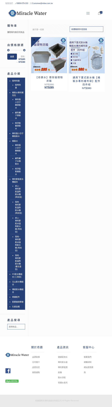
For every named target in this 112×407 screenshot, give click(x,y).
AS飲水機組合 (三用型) (17, 275)
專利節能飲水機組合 (17, 180)
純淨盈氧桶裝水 (18, 171)
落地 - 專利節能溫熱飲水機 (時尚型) (18, 207)
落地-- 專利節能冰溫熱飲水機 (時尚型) (18, 243)
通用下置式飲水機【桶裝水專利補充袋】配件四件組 (86, 81)
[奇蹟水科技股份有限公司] (27, 13)
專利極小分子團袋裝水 (18, 103)
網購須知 (87, 362)
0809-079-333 (22, 3)
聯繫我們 (87, 357)
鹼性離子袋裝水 (18, 115)
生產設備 (16, 307)
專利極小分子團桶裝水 (18, 149)
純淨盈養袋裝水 (18, 125)
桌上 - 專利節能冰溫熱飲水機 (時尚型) (18, 225)
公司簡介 (36, 362)
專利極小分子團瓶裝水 (17, 134)
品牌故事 (36, 357)
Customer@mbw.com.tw (42, 3)
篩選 (12, 56)
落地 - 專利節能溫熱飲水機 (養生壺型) (18, 262)
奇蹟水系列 (63, 383)
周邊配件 (16, 297)
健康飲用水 (63, 357)
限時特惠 (16, 81)
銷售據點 (36, 372)
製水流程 (62, 377)
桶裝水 (15, 141)
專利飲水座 (63, 362)
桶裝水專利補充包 (17, 94)
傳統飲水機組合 (17, 290)
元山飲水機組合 (17, 283)
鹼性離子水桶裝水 (18, 161)
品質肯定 (36, 367)
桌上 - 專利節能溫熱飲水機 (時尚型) (18, 191)
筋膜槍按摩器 (17, 302)
